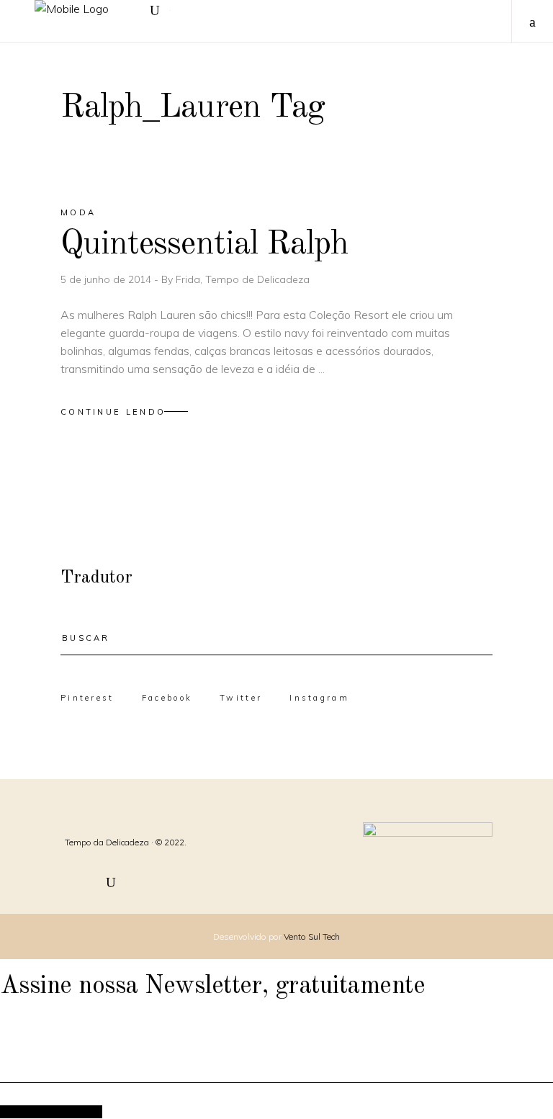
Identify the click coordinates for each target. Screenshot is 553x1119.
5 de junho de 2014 (107, 279)
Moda (78, 212)
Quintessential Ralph (204, 244)
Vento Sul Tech (312, 936)
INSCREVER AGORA (51, 1111)
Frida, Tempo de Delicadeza (243, 279)
